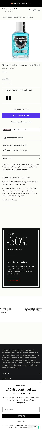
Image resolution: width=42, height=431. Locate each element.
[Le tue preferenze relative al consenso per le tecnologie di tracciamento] (38, 427)
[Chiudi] (39, 382)
